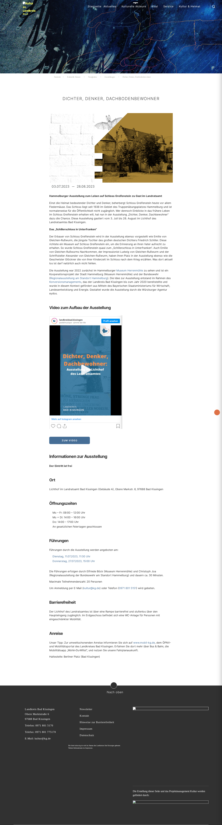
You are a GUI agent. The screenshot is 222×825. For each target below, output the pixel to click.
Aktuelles (110, 6)
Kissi (154, 6)
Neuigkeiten (92, 77)
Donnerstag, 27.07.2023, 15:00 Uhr (73, 561)
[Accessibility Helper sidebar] (217, 412)
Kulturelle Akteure (134, 6)
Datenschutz (87, 735)
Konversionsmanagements (65, 281)
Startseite (94, 6)
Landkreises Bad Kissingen (105, 745)
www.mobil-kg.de (144, 642)
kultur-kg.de (79, 745)
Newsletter (86, 709)
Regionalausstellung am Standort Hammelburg (78, 278)
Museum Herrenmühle (129, 270)
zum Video (70, 440)
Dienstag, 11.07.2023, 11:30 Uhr (71, 556)
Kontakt (84, 715)
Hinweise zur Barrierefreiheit (97, 722)
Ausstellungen (109, 77)
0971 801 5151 (127, 588)
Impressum (86, 728)
